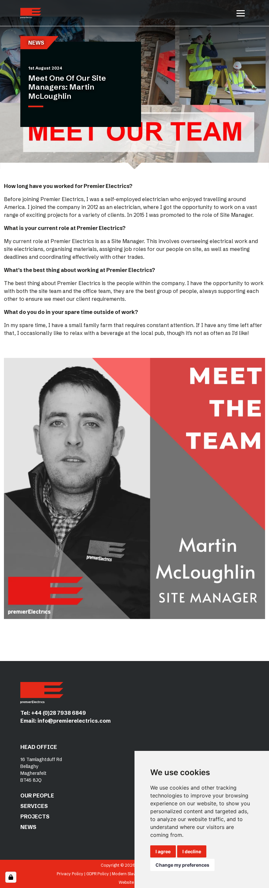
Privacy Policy (70, 873)
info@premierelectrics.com (74, 720)
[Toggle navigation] (241, 13)
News (28, 827)
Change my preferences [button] (182, 865)
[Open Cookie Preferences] (10, 877)
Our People (37, 795)
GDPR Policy (97, 873)
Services (34, 806)
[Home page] (30, 13)
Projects (35, 816)
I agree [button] (163, 851)
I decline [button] (191, 851)
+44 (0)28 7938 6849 (58, 713)
